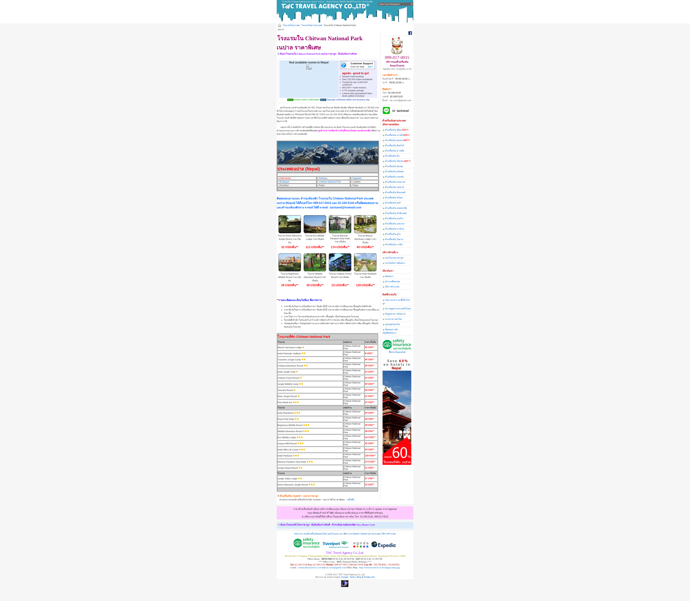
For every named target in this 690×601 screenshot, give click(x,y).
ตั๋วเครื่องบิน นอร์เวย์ (394, 187)
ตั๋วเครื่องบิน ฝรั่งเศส (394, 171)
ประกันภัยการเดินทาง (395, 263)
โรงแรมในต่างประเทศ (311, 25)
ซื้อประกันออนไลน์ (397, 352)
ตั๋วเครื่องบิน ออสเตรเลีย (396, 208)
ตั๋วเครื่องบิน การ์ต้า (394, 244)
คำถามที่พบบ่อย (392, 281)
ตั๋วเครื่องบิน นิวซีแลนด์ (395, 213)
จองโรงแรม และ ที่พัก (338, 534)
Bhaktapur (284, 182)
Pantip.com (369, 577)
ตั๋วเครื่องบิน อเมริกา (394, 218)
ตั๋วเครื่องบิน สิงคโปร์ (394, 145)
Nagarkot (357, 178)
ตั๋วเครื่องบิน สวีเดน (394, 197)
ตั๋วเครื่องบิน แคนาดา (395, 223)
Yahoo (352, 577)
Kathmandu (285, 178)
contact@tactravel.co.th (309, 567)
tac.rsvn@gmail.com (336, 567)
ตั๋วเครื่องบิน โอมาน (394, 239)
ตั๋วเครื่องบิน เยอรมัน (394, 177)
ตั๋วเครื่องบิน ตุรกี (393, 203)
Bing (359, 577)
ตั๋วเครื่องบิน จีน (392, 156)
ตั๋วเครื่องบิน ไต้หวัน (394, 161)
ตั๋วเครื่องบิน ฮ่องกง (394, 140)
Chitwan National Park (330, 182)
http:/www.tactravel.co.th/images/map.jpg (379, 567)
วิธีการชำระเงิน (392, 286)
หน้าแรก (298, 534)
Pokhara (323, 178)
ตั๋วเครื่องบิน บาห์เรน (394, 229)
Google (344, 577)
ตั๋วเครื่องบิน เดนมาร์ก (395, 182)
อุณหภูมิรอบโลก (392, 324)
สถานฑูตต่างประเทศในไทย (398, 308)
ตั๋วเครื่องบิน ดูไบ (393, 234)
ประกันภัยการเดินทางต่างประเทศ (364, 534)
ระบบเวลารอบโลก (393, 319)
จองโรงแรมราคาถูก (394, 258)
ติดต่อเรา (389, 276)
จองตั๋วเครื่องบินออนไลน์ (315, 534)
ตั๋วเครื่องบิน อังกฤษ (394, 166)
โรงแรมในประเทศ (291, 25)
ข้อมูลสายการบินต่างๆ (395, 314)
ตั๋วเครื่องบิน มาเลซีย (394, 150)
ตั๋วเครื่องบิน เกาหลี (394, 135)
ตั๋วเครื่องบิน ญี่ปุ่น (393, 130)
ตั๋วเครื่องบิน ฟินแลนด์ (395, 192)
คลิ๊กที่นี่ (350, 499)
